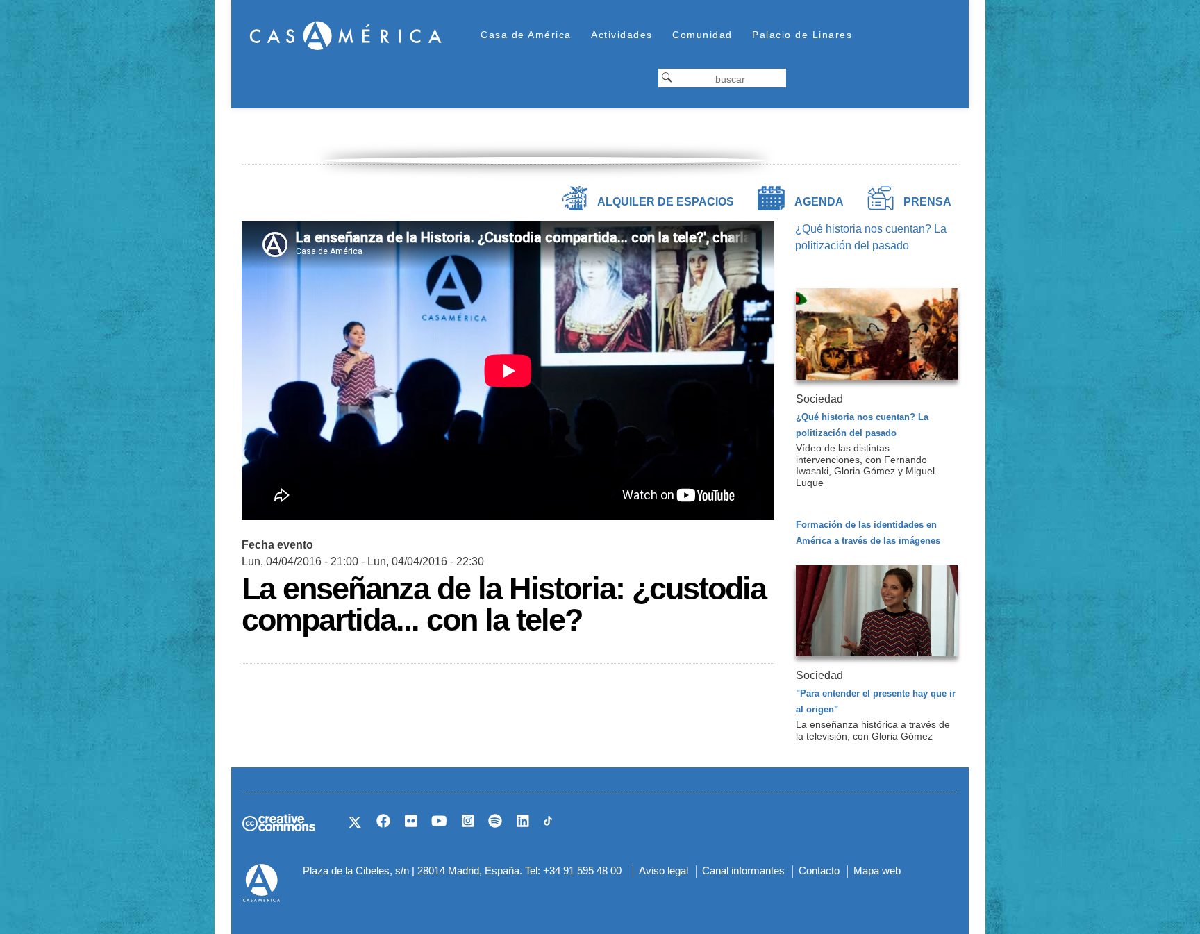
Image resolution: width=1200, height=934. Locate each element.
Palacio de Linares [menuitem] (802, 34)
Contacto (819, 870)
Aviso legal (663, 870)
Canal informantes (743, 870)
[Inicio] (346, 35)
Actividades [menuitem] (622, 34)
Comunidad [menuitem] (702, 34)
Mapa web (877, 870)
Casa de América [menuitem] (526, 34)
